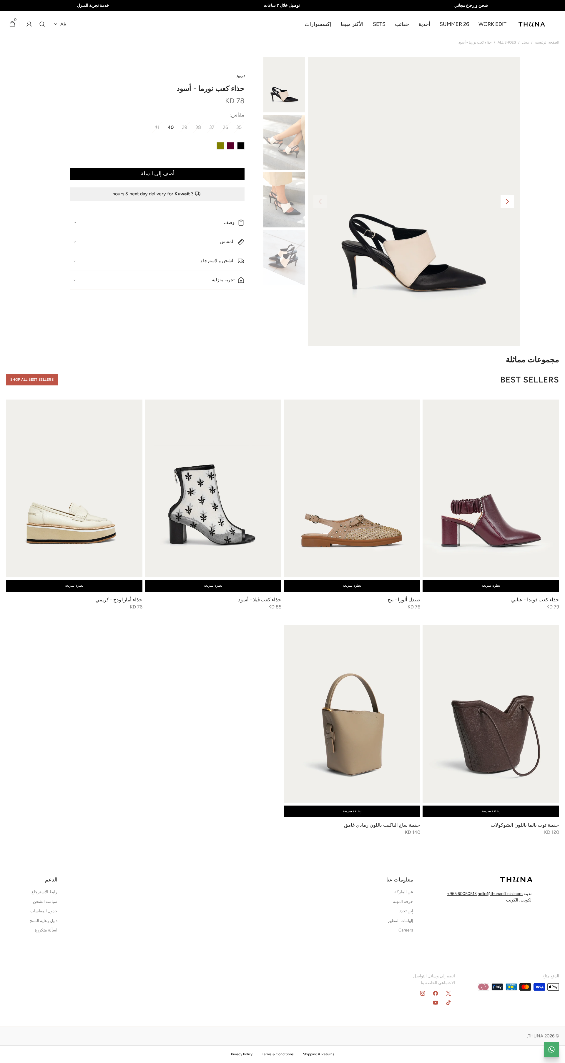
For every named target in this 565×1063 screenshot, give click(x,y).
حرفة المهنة (403, 901)
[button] (42, 24)
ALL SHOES (507, 42)
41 (155, 129)
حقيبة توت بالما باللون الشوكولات (525, 825)
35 (237, 129)
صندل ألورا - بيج (403, 600)
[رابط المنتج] (491, 509)
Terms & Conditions (278, 1054)
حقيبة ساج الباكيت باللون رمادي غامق (382, 825)
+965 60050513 (462, 893)
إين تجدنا (405, 911)
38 (196, 129)
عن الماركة (403, 891)
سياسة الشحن (45, 901)
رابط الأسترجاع (44, 891)
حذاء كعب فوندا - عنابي (534, 600)
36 (224, 129)
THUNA (535, 1036)
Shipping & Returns (318, 1054)
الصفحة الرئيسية (547, 42)
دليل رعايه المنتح (43, 920)
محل (525, 42)
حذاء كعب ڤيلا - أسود (259, 600)
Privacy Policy (241, 1054)
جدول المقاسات (43, 911)
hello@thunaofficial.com (500, 893)
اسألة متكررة (46, 930)
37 (210, 129)
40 (169, 129)
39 (183, 129)
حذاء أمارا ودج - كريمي (118, 600)
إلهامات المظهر (400, 920)
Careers (405, 930)
